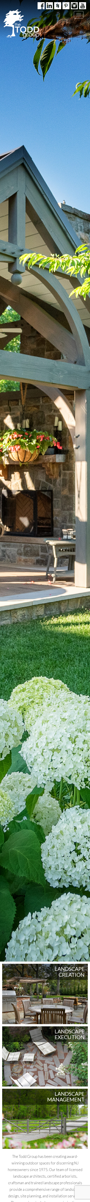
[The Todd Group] (21, 23)
